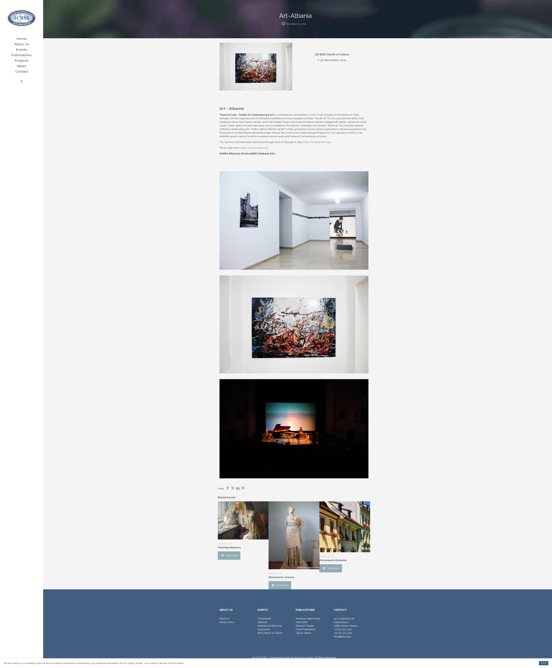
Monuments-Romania (333, 560)
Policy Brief (302, 622)
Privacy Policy (227, 622)
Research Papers (305, 625)
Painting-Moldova (229, 547)
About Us (224, 618)
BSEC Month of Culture (270, 633)
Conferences (264, 618)
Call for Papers (303, 633)
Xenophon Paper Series (308, 618)
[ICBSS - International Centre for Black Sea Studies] (21, 18)
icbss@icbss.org (342, 636)
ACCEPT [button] (544, 663)
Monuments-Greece (281, 577)
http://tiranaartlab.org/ (317, 142)
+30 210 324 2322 (343, 633)
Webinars (263, 622)
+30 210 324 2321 (343, 629)
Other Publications (305, 629)
